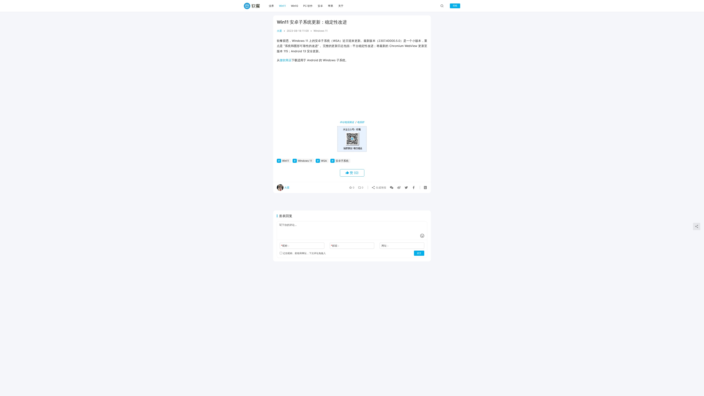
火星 (279, 30)
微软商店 (286, 60)
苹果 (330, 5)
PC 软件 (308, 5)
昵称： (285, 245)
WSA (324, 160)
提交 (419, 253)
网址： (385, 245)
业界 (271, 5)
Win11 (282, 5)
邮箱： (335, 245)
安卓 (320, 5)
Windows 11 (321, 30)
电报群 (360, 122)
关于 (340, 5)
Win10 (294, 5)
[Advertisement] (352, 92)
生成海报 (380, 187)
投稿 (455, 5)
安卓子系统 (342, 160)
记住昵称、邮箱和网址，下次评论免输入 (304, 253)
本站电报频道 (347, 122)
